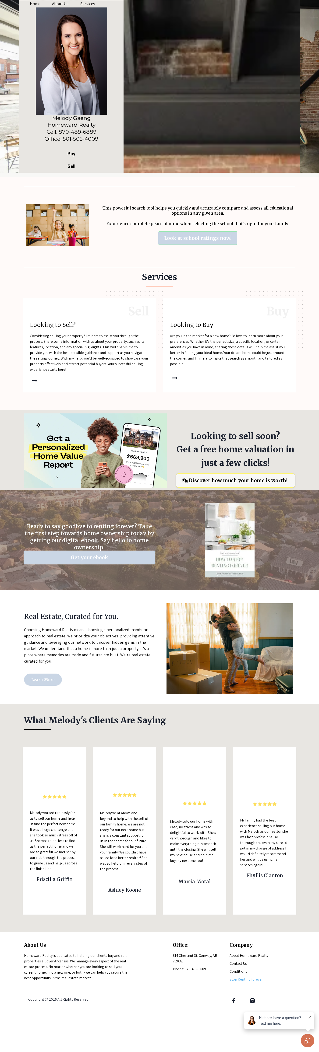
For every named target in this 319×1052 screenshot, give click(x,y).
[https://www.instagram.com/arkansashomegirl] (252, 1000)
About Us (60, 3)
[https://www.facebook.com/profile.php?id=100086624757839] (234, 1000)
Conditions (238, 971)
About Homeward (244, 955)
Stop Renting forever (246, 979)
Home (35, 3)
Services (87, 3)
